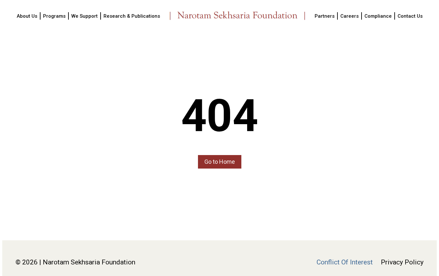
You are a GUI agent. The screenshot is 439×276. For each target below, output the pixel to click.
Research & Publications (131, 16)
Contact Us (410, 16)
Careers (349, 16)
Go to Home (219, 161)
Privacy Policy (402, 262)
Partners (325, 16)
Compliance (378, 16)
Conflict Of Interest (345, 262)
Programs (54, 16)
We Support (84, 16)
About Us (27, 16)
